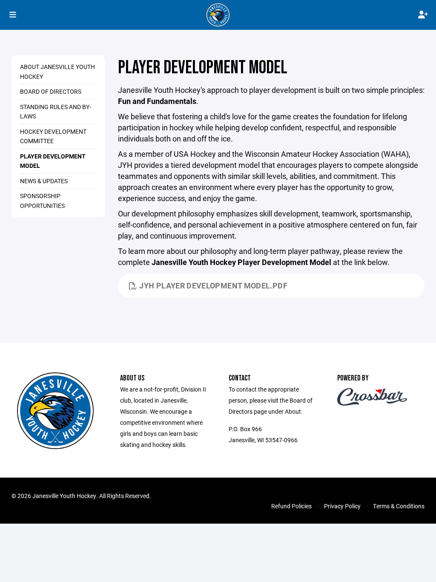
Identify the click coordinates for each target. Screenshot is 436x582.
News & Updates (44, 181)
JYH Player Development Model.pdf (213, 285)
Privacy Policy (342, 506)
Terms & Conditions (399, 506)
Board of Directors (50, 91)
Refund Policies (291, 506)
